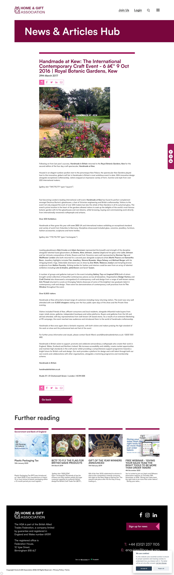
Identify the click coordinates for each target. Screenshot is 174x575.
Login (138, 10)
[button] (158, 10)
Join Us (124, 10)
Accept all (144, 568)
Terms (67, 570)
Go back (46, 399)
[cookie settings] (2, 573)
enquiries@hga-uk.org (143, 550)
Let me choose (161, 563)
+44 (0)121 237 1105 (144, 544)
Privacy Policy (58, 570)
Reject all (161, 568)
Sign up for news (138, 526)
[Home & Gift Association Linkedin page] (154, 515)
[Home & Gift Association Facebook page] (141, 515)
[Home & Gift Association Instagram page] (147, 515)
